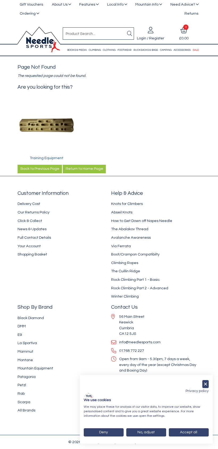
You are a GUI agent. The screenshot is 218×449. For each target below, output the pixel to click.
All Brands (26, 410)
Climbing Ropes (124, 263)
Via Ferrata (121, 246)
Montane (25, 360)
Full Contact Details (34, 238)
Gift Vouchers (31, 4)
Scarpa (24, 402)
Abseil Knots (121, 212)
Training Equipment (46, 158)
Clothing (109, 50)
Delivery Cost (29, 204)
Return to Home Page (84, 169)
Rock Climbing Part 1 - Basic (135, 280)
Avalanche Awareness (131, 238)
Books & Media (77, 50)
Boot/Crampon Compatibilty (135, 254)
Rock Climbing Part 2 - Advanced (139, 288)
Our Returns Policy (33, 212)
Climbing (95, 50)
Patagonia (27, 377)
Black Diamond (31, 318)
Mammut (25, 351)
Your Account (29, 246)
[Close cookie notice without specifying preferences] (205, 384)
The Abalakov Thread (129, 229)
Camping (165, 50)
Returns (191, 13)
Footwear (124, 50)
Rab (21, 394)
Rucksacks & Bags (145, 50)
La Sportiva (27, 343)
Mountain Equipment (35, 368)
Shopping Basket (32, 254)
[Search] (129, 33)
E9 (20, 335)
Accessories (182, 50)
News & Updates (32, 229)
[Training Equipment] (47, 126)
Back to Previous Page (39, 169)
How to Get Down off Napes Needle (141, 221)
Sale (196, 50)
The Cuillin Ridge (125, 271)
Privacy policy (197, 391)
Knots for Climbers (127, 204)
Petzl (22, 385)
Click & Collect (30, 221)
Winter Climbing (125, 296)
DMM (22, 326)
